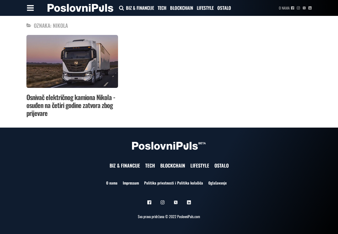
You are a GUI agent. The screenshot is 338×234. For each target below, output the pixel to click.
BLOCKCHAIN (181, 7)
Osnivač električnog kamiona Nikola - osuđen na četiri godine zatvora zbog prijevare (70, 105)
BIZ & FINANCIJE (140, 7)
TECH (162, 7)
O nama (284, 8)
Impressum (131, 183)
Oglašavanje (217, 183)
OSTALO (224, 7)
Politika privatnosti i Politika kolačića (173, 183)
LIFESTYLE (205, 7)
